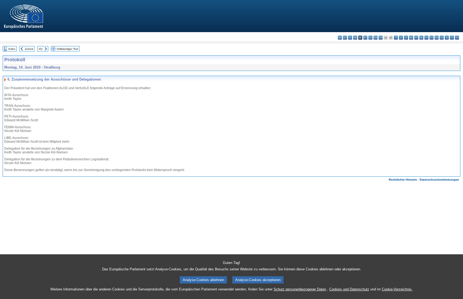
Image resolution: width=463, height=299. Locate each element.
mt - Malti (416, 38)
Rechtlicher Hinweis (403, 179)
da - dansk (355, 38)
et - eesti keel (365, 38)
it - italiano (396, 38)
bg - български (340, 38)
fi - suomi (452, 38)
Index (11, 48)
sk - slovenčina (442, 38)
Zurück (29, 48)
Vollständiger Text (67, 48)
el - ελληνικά (370, 38)
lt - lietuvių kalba (406, 38)
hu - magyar (411, 38)
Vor (41, 48)
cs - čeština (350, 38)
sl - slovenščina (447, 38)
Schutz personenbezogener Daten (300, 289)
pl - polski (426, 38)
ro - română (437, 38)
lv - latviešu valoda (401, 38)
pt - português (432, 38)
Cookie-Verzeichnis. (397, 289)
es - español (345, 38)
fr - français (381, 38)
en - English (376, 38)
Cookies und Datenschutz (349, 289)
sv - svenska (457, 38)
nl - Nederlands (421, 38)
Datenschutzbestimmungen (439, 179)
